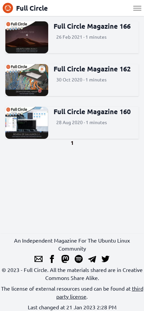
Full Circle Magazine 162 (92, 68)
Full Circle (32, 8)
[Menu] (137, 8)
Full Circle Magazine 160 (92, 111)
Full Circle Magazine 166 (92, 26)
